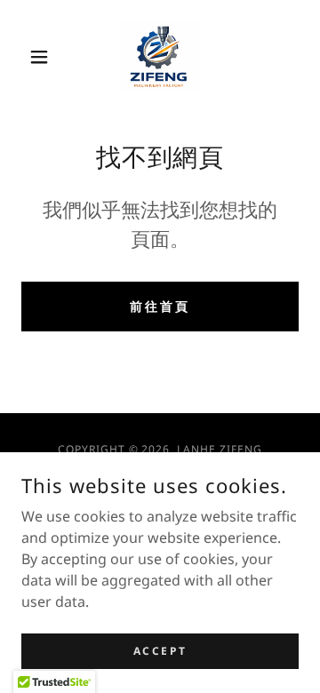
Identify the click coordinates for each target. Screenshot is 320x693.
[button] (42, 57)
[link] (160, 56)
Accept (160, 650)
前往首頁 (160, 306)
